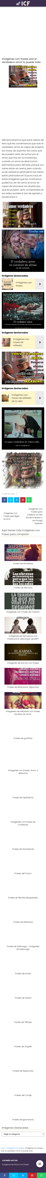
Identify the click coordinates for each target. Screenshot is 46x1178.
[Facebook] (4, 500)
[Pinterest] (23, 500)
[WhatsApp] (29, 500)
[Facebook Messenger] (10, 500)
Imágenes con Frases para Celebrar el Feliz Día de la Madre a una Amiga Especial (34, 516)
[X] (16, 500)
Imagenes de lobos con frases (15, 1164)
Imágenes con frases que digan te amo (12, 516)
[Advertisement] (23, 32)
